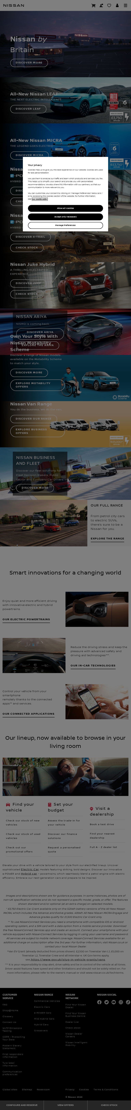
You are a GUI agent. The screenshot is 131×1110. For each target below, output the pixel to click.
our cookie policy (39, 199)
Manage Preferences (65, 225)
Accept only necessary (65, 217)
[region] (65, 194)
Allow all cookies (65, 208)
